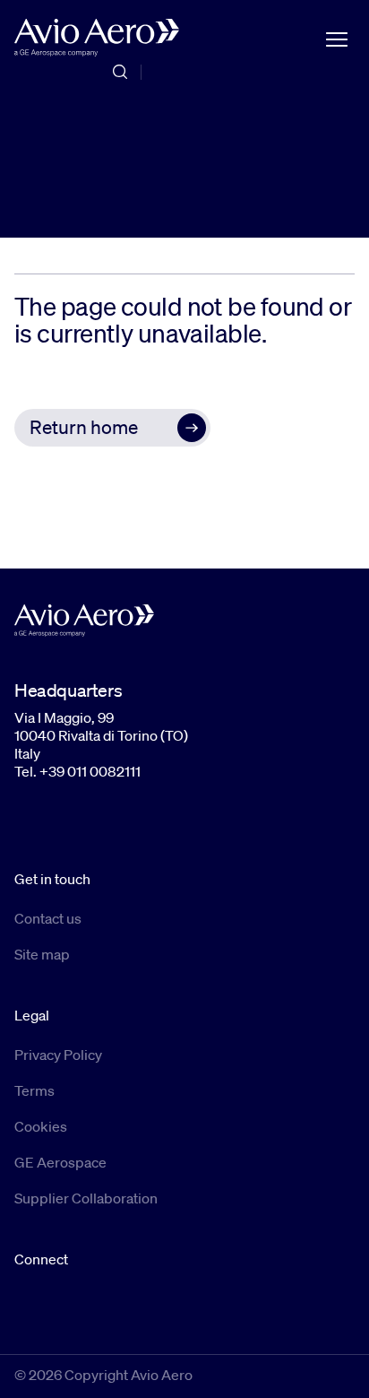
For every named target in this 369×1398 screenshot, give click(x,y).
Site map (42, 954)
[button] (112, 428)
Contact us (48, 918)
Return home (84, 427)
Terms (34, 1090)
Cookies (40, 1126)
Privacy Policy (58, 1055)
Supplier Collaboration (86, 1198)
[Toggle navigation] (337, 38)
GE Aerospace (60, 1162)
